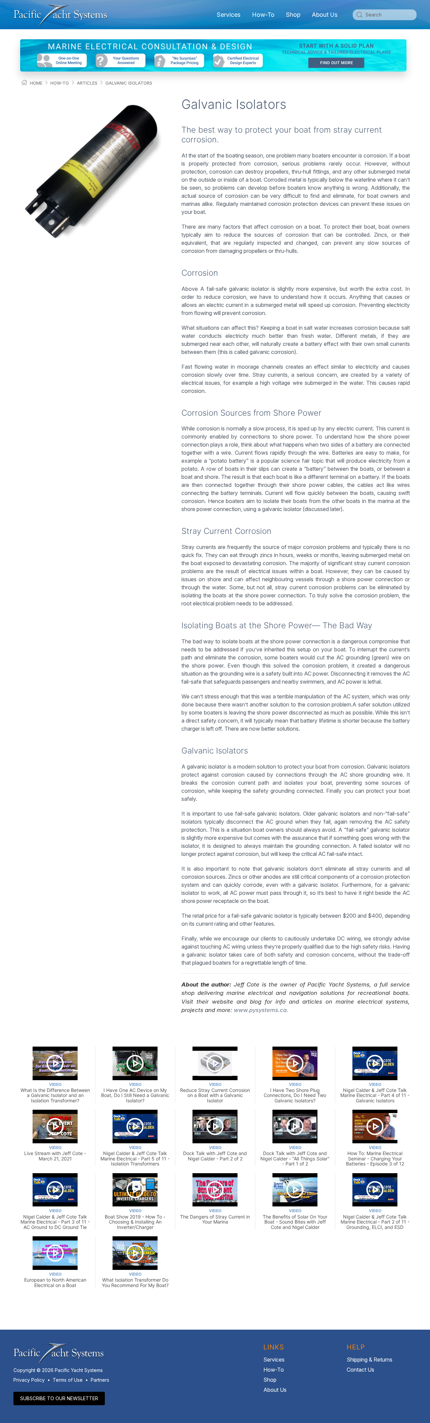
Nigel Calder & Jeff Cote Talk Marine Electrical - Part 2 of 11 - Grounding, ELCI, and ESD (375, 1219)
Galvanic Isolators (128, 83)
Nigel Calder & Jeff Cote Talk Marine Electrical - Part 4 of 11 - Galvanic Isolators (375, 1092)
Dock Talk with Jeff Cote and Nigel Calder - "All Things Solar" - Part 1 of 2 (295, 1155)
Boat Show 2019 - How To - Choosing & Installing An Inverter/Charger (135, 1219)
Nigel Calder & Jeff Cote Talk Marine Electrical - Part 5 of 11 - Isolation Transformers (135, 1155)
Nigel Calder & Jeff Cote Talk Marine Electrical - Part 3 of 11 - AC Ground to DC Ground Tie (55, 1219)
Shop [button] (293, 14)
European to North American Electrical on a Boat (55, 1280)
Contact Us (360, 1369)
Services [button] (229, 14)
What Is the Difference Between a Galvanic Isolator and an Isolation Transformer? (55, 1092)
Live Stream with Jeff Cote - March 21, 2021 (55, 1153)
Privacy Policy (29, 1380)
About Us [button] (325, 14)
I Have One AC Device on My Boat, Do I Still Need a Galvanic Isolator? (135, 1092)
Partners (100, 1380)
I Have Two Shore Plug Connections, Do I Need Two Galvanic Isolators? (295, 1092)
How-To (263, 14)
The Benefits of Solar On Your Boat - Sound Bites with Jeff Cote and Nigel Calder (295, 1219)
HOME (36, 83)
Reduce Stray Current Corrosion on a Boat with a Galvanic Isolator (215, 1092)
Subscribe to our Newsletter (59, 1398)
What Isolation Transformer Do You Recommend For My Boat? (135, 1280)
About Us (275, 1389)
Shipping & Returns (369, 1359)
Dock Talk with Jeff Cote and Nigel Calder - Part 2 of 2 (215, 1153)
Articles (87, 83)
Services (274, 1359)
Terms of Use (68, 1380)
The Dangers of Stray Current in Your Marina (215, 1216)
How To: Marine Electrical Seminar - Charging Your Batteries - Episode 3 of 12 (375, 1155)
